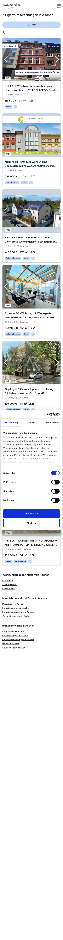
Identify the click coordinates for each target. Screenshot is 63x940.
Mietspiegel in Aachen (13, 604)
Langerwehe (8, 588)
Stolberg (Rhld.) (9, 584)
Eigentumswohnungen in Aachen (18, 639)
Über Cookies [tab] (52, 422)
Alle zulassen (31, 513)
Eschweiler (7, 580)
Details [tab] (31, 422)
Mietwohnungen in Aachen (15, 635)
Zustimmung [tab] (11, 422)
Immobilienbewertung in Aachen (18, 612)
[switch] (55, 482)
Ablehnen (31, 523)
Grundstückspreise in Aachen (16, 616)
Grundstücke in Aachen (13, 648)
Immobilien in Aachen (13, 631)
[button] (6, 59)
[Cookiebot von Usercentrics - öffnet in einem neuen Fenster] (47, 414)
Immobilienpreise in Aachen (16, 608)
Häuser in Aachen (10, 643)
